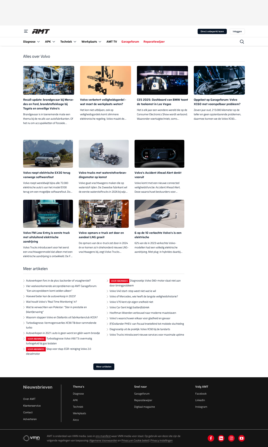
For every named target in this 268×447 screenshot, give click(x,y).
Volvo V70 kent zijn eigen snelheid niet (131, 302)
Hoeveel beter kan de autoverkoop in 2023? (51, 296)
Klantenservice (32, 405)
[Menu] (26, 31)
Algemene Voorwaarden (103, 440)
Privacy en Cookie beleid (135, 440)
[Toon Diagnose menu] (38, 41)
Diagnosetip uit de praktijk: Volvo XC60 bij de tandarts (140, 329)
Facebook (201, 393)
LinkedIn (200, 400)
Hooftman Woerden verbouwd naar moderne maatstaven (143, 313)
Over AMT (29, 398)
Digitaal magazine (144, 407)
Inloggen (237, 31)
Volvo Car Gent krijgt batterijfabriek (129, 307)
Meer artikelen (103, 366)
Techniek (78, 407)
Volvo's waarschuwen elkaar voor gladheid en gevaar (140, 318)
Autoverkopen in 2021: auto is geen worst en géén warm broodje (63, 333)
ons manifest (103, 436)
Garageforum (142, 393)
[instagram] (231, 438)
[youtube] (241, 438)
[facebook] (211, 438)
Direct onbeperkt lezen (212, 31)
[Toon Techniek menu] (75, 41)
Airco (76, 420)
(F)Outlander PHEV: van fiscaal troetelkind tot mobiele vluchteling (147, 324)
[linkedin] (221, 438)
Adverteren (30, 419)
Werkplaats (79, 413)
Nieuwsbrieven (37, 387)
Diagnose (78, 393)
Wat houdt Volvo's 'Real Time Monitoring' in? (51, 302)
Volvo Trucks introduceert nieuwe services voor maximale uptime (147, 334)
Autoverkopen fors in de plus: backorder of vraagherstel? (58, 280)
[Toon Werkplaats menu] (100, 41)
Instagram (201, 407)
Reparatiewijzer (143, 400)
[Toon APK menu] (54, 41)
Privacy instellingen (162, 440)
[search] (242, 42)
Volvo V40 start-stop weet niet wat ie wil (133, 291)
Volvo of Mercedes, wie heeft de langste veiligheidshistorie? (144, 296)
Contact (28, 412)
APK (75, 400)
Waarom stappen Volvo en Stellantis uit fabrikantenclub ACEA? (62, 317)
